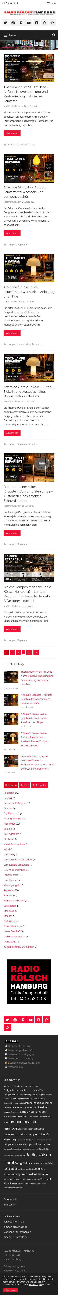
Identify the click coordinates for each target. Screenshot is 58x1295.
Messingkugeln (12, 885)
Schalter (32, 444)
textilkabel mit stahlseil (31, 1179)
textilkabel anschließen (26, 1169)
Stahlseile (9, 910)
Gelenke (8, 828)
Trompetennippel (13, 926)
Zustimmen (10, 1290)
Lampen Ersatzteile (11, 1112)
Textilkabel (9, 921)
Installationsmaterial (14, 844)
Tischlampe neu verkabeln (36, 1183)
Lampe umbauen (28, 1149)
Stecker (8, 916)
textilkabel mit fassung (13, 1179)
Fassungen (9, 823)
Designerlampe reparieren (16, 1090)
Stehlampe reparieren (33, 1163)
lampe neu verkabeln (33, 1111)
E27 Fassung (10, 813)
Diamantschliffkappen (15, 803)
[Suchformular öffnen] (54, 34)
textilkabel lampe (34, 1174)
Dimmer (8, 808)
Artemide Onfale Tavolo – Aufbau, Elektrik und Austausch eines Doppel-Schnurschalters (29, 391)
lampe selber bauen (37, 1144)
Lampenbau (17, 1107)
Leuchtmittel (24, 344)
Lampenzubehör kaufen (26, 1140)
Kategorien (11, 785)
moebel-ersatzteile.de (16, 1237)
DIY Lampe (34, 1090)
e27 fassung (37, 1094)
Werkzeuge (10, 941)
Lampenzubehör (15, 1134)
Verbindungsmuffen (14, 936)
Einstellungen (35, 1284)
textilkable (21, 1183)
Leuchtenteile (11, 875)
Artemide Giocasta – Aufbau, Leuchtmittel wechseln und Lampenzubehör (25, 192)
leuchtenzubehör (42, 1149)
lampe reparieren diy (43, 1140)
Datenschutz (10, 1199)
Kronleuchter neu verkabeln (14, 1103)
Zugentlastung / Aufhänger (19, 946)
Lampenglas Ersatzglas (16, 864)
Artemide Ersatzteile (12, 1086)
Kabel (7, 849)
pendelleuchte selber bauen (14, 1156)
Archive (24, 785)
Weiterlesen (12, 133)
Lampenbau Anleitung (36, 1107)
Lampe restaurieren (14, 1144)
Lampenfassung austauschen (28, 1116)
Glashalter (9, 839)
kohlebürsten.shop (14, 1221)
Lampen (19, 144)
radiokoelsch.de (12, 1216)
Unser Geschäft (12, 931)
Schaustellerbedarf (14, 900)
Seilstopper (10, 905)
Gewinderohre (11, 833)
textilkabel (10, 1168)
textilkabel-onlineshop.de (17, 1232)
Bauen (11, 144)
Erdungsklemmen (13, 818)
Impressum (10, 1204)
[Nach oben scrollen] (52, 1289)
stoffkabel (49, 1163)
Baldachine (10, 792)
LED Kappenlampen (14, 869)
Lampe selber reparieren (13, 1149)
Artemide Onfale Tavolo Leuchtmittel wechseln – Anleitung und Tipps (29, 291)
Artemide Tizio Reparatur (30, 1086)
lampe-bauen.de (34, 1102)
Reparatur (30, 144)
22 (29, 652)
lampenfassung (10, 1116)
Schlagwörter (39, 785)
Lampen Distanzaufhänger (18, 859)
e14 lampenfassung (24, 1095)
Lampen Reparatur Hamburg (32, 1129)
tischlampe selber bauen (13, 1188)
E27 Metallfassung (36, 1099)
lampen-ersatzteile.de (15, 1226)
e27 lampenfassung (21, 1099)
